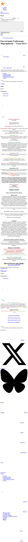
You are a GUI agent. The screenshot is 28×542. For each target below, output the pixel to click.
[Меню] (1, 1)
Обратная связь (6, 514)
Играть (4, 8)
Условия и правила (7, 515)
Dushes (7, 56)
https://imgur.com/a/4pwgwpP (14, 317)
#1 (3, 116)
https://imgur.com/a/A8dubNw (14, 322)
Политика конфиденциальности (10, 516)
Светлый (25, 501)
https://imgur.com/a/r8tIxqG (14, 315)
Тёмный (25, 511)
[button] (13, 491)
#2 (3, 300)
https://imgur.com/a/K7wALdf (14, 320)
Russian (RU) (7, 512)
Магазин (5, 9)
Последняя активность (8, 37)
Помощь (5, 517)
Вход (2, 35)
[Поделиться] (13, 105)
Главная (5, 7)
